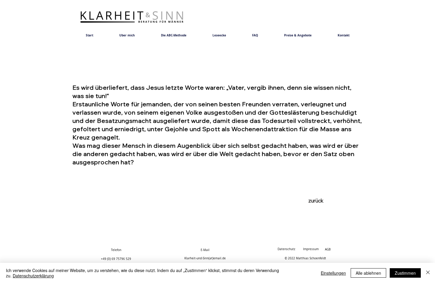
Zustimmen (405, 273)
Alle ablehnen (368, 273)
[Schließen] (427, 273)
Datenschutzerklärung (33, 276)
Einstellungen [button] (333, 273)
